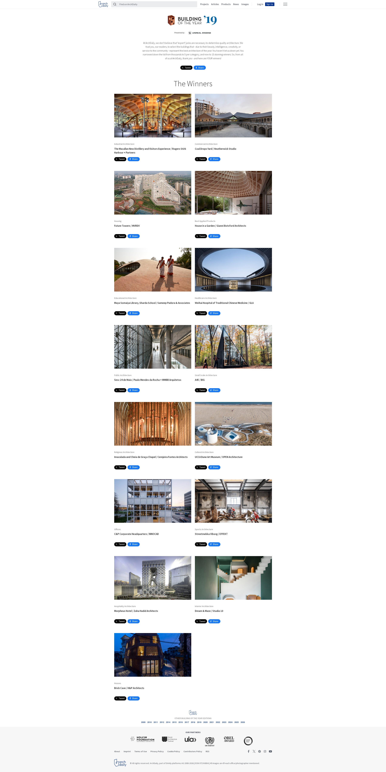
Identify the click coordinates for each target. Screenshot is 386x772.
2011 (156, 722)
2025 (236, 722)
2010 (149, 722)
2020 (205, 722)
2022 (218, 722)
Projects (204, 4)
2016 (181, 722)
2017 (187, 722)
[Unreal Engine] (199, 32)
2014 (168, 722)
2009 (143, 722)
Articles (215, 4)
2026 (243, 722)
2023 (224, 722)
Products (226, 4)
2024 (230, 722)
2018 (193, 722)
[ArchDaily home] (103, 4)
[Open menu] (285, 4)
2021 (212, 722)
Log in (260, 4)
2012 (162, 722)
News (236, 4)
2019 (199, 722)
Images (245, 4)
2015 (174, 722)
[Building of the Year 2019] (193, 20)
